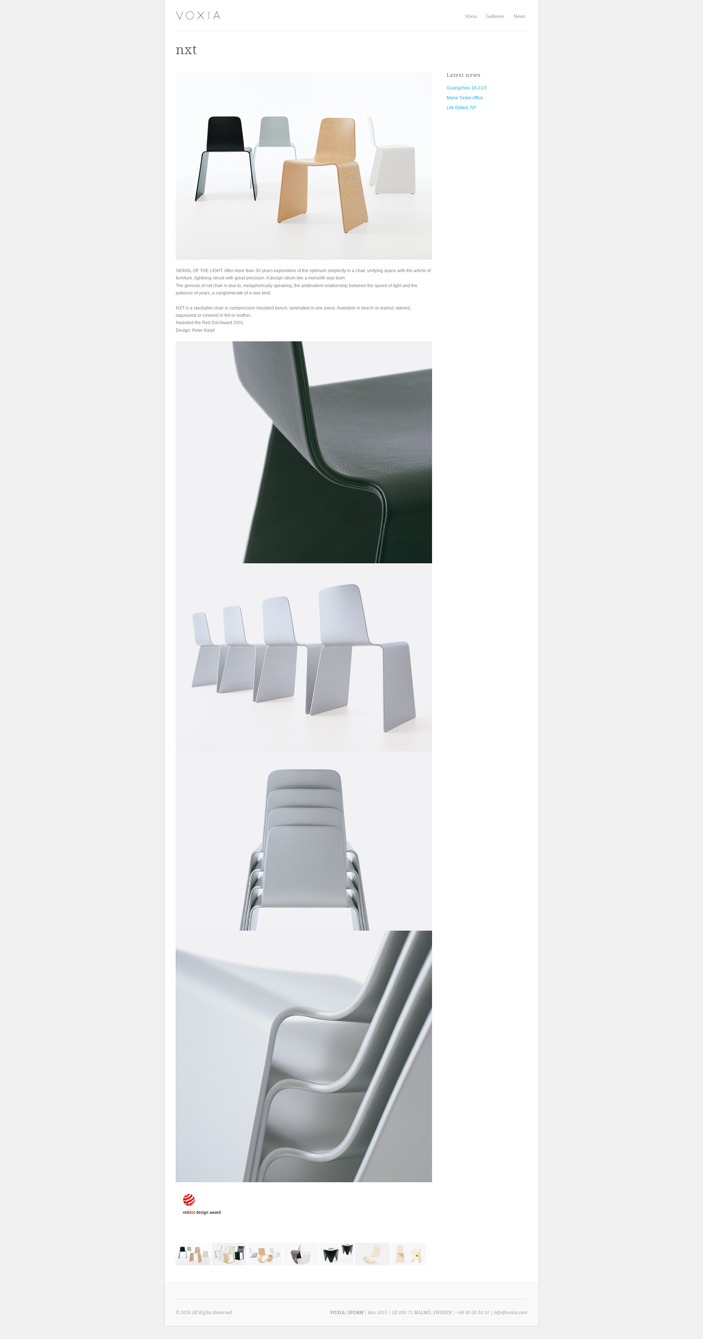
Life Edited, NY (461, 107)
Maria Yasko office (465, 97)
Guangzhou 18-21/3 (467, 87)
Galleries (495, 15)
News (519, 16)
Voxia (471, 15)
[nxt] (193, 1263)
